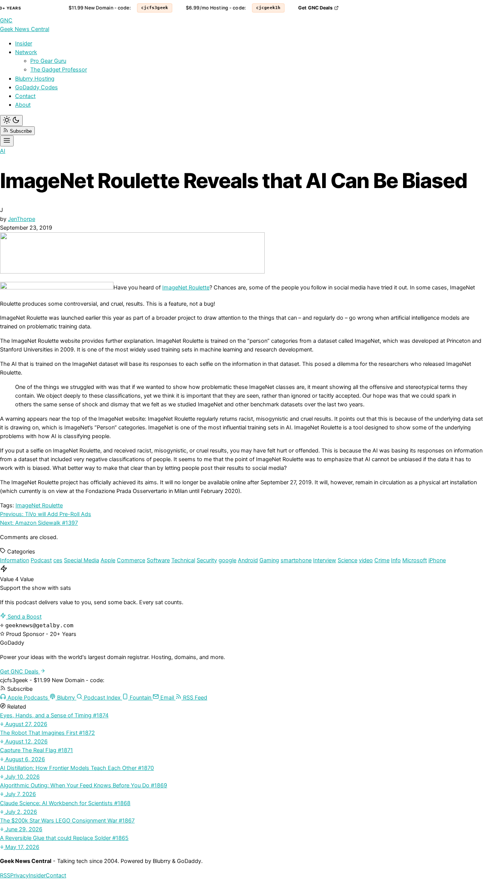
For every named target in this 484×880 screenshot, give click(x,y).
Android (248, 560)
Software (158, 560)
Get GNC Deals (312, 8)
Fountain (140, 697)
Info (396, 560)
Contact (25, 96)
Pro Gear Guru (48, 61)
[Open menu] (7, 140)
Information (14, 560)
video (366, 560)
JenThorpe (21, 219)
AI (2, 151)
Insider (23, 43)
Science (347, 560)
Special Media (81, 560)
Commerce (131, 560)
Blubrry (66, 697)
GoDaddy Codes (36, 87)
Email (167, 697)
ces (57, 560)
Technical (183, 560)
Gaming (269, 560)
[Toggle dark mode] (11, 120)
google (227, 560)
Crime (381, 560)
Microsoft (414, 560)
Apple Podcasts (28, 697)
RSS (5, 875)
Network (26, 52)
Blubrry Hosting (34, 78)
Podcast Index (102, 697)
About (23, 104)
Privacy (19, 875)
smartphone (296, 560)
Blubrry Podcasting (447, 8)
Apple (108, 560)
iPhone (437, 560)
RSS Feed (194, 697)
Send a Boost (24, 616)
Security (207, 560)
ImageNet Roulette (185, 287)
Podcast (41, 560)
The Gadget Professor (58, 69)
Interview (324, 560)
